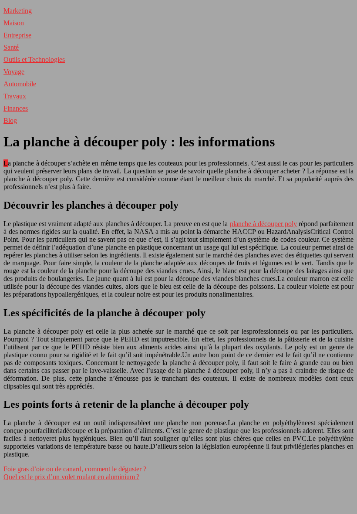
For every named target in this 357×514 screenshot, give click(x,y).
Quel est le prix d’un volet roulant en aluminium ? (71, 476)
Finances (15, 108)
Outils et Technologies (34, 59)
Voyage (13, 71)
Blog (10, 120)
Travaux (14, 96)
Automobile (19, 84)
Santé (11, 47)
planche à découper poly (263, 223)
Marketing (17, 10)
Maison (13, 23)
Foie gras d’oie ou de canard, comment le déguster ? (74, 469)
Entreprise (17, 35)
